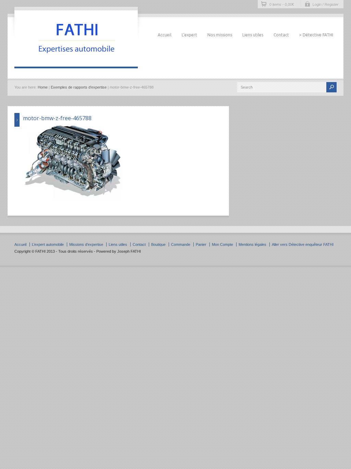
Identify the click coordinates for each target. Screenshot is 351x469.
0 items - (281, 4)
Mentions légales (252, 244)
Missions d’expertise (86, 244)
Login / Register (326, 4)
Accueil (164, 35)
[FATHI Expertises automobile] (76, 59)
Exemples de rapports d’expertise (79, 87)
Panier (201, 244)
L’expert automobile (48, 244)
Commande (180, 244)
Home (43, 87)
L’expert (189, 35)
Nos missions (219, 35)
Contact (281, 35)
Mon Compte (222, 244)
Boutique (158, 244)
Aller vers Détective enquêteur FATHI (303, 244)
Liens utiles (252, 35)
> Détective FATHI (316, 35)
